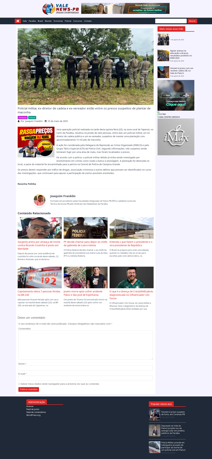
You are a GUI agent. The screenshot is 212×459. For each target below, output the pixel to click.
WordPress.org (33, 415)
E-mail (22, 374)
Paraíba (32, 21)
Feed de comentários (36, 412)
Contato (88, 21)
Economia (58, 21)
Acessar (30, 406)
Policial (68, 21)
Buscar (192, 21)
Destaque (23, 117)
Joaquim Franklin (34, 121)
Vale (25, 21)
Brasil (40, 21)
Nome (22, 363)
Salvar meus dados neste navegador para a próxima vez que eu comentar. (60, 384)
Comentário (24, 328)
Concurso (77, 21)
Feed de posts (32, 409)
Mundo (48, 21)
